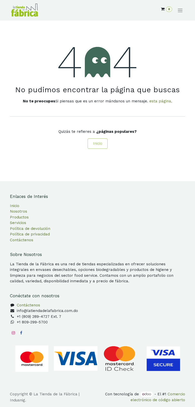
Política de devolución (30, 228)
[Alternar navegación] (180, 10)
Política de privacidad (30, 234)
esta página (160, 101)
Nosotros (18, 211)
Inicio (97, 143)
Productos (19, 217)
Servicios (18, 222)
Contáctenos (21, 240)
